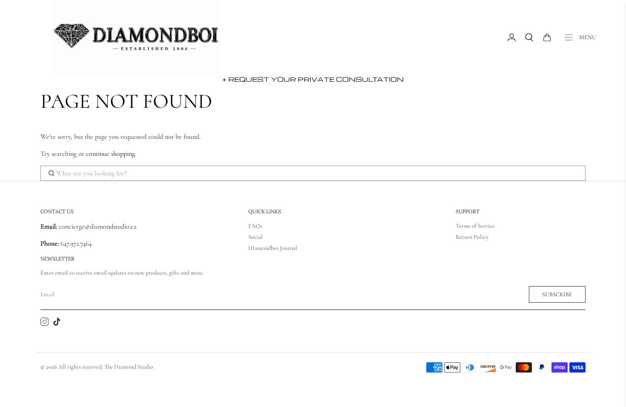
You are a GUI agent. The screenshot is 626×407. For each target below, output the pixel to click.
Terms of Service (475, 225)
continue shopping (110, 153)
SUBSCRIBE (557, 294)
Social (255, 237)
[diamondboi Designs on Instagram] (44, 323)
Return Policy (472, 237)
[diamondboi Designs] (136, 37)
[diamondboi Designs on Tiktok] (57, 323)
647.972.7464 (75, 243)
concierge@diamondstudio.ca (88, 226)
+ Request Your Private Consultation (313, 79)
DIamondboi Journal (272, 248)
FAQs (255, 225)
